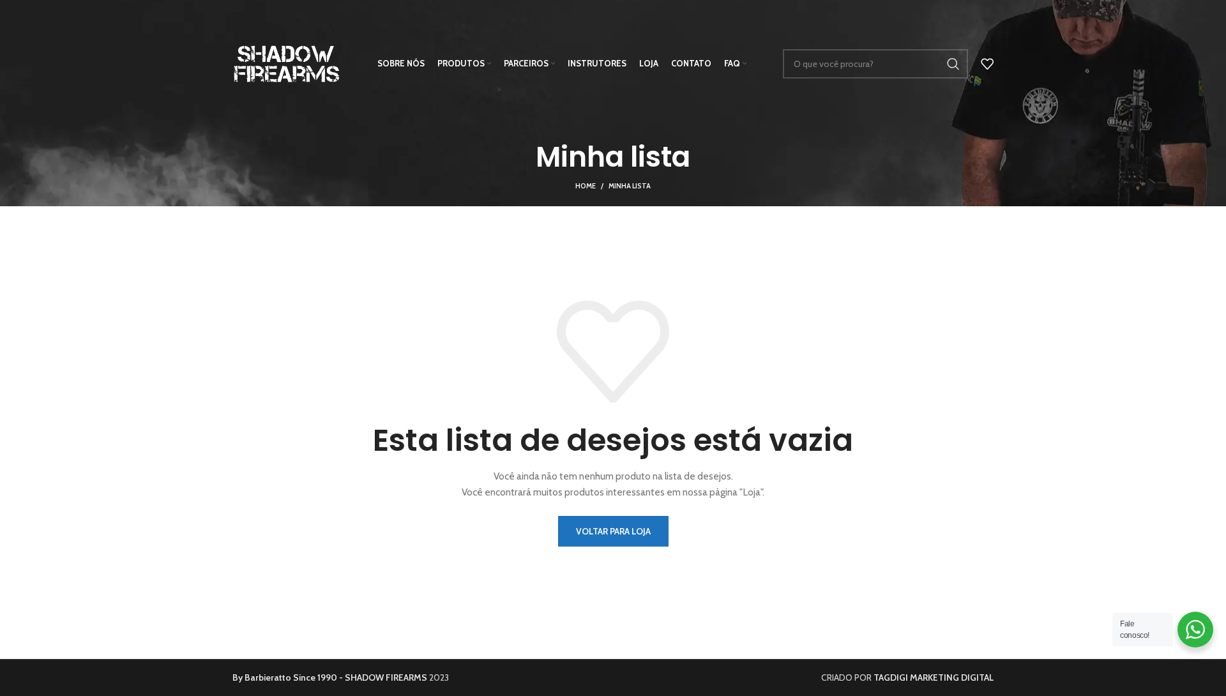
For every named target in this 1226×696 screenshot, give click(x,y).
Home (585, 185)
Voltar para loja (613, 531)
